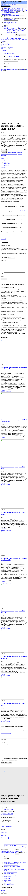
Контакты (3, 835)
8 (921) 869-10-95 (7, 814)
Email (2, 276)
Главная (3, 9)
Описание (6, 161)
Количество (5, 149)
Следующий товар (5, 44)
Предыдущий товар (6, 14)
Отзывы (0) (7, 163)
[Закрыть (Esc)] (1, 893)
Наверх (3, 892)
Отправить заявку (6, 733)
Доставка (6, 165)
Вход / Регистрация (9, 884)
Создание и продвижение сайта (9, 852)
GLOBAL (22, 211)
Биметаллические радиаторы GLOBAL (16, 10)
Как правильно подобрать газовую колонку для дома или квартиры (15, 844)
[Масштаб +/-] (6, 893)
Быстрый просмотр (6, 391)
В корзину (3, 151)
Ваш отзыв (4, 260)
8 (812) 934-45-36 (7, 809)
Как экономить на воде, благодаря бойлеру (15, 846)
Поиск (17, 849)
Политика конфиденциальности (9, 838)
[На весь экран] (4, 893)
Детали (6, 162)
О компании (4, 832)
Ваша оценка (4, 257)
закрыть (3, 890)
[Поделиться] (2, 893)
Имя (2, 273)
